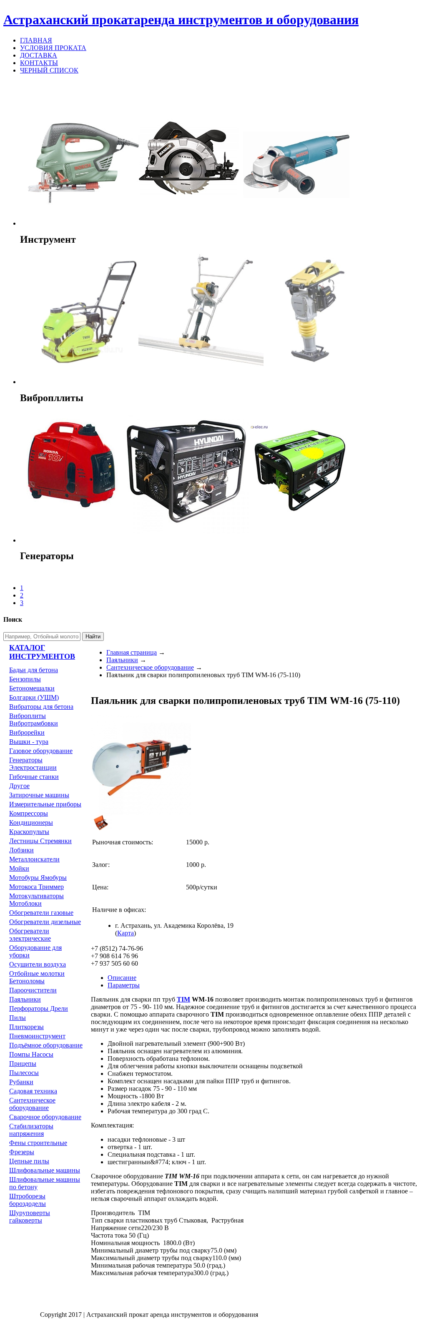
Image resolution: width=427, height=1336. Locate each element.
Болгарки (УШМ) (34, 697)
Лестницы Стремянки (40, 840)
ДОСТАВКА (38, 55)
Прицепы (22, 1063)
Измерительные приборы (45, 804)
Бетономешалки (32, 688)
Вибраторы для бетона (41, 706)
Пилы (17, 1017)
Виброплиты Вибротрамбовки (33, 719)
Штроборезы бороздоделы (27, 1200)
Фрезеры (21, 1151)
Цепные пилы (29, 1161)
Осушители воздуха (37, 964)
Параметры (124, 985)
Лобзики (21, 850)
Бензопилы (25, 679)
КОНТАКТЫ (39, 62)
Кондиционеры (31, 822)
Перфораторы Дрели (38, 1008)
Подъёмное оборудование (46, 1045)
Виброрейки (27, 732)
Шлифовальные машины (44, 1170)
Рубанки (21, 1081)
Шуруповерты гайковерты (29, 1216)
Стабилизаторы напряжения (31, 1130)
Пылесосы (24, 1072)
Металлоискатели (34, 859)
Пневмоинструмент (37, 1036)
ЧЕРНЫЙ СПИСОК (49, 70)
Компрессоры (28, 813)
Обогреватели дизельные (45, 921)
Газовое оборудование (41, 750)
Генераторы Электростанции (33, 763)
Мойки (19, 868)
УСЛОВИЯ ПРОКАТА (53, 47)
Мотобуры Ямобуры (38, 877)
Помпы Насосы (31, 1054)
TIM (183, 999)
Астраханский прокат (181, 19)
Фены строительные (38, 1142)
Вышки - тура (28, 741)
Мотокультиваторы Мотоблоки (36, 899)
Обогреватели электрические (30, 934)
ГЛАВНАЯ (36, 40)
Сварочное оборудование (45, 1116)
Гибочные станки (34, 776)
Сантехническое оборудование (32, 1104)
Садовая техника (33, 1091)
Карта (125, 933)
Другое (19, 785)
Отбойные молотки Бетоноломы (37, 977)
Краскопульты (29, 831)
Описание (122, 977)
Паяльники (25, 999)
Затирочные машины (39, 795)
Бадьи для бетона (33, 669)
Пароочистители (33, 990)
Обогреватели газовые (41, 912)
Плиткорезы (26, 1026)
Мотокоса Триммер (36, 886)
